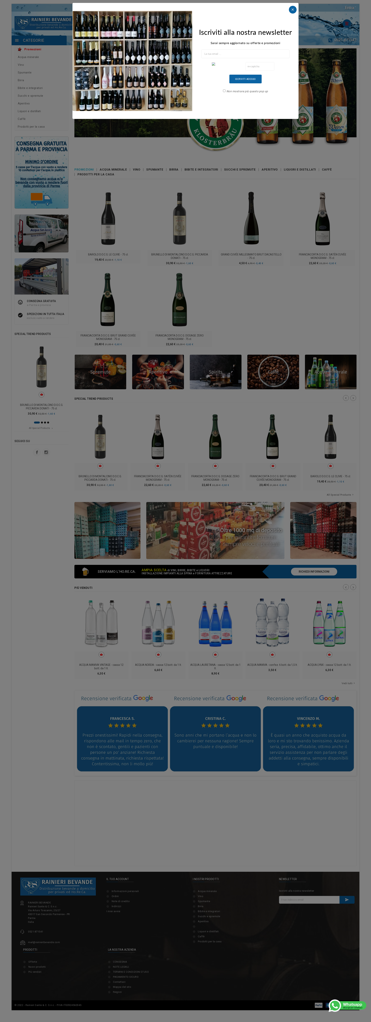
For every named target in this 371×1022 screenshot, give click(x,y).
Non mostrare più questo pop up (247, 91)
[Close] (293, 10)
